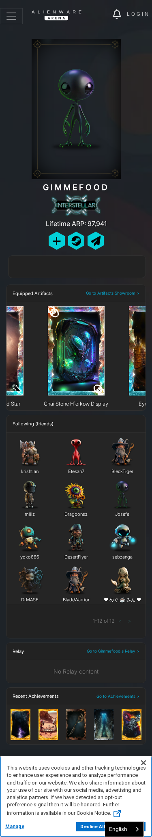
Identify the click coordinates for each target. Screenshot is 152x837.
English (118, 829)
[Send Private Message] (96, 240)
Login (138, 14)
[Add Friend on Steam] (76, 240)
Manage (14, 826)
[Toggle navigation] (11, 16)
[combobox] (124, 829)
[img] (102, 14)
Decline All (92, 826)
